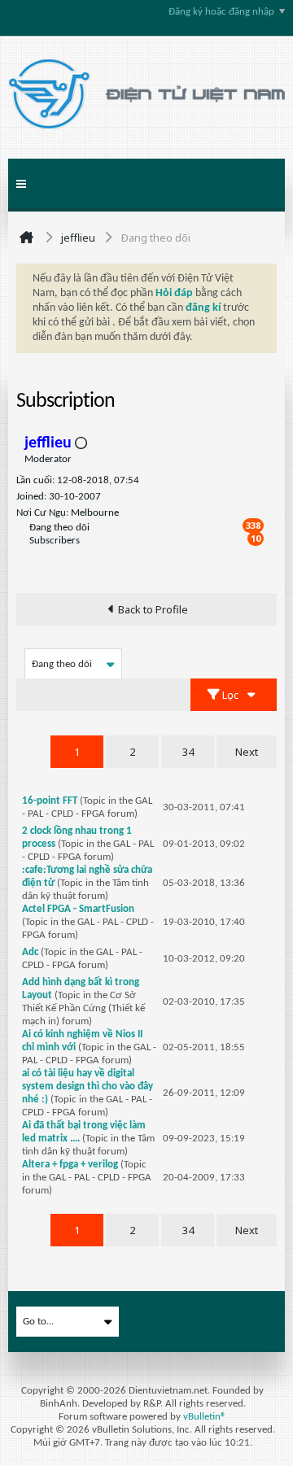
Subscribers (54, 540)
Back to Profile (153, 609)
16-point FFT (49, 801)
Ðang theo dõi (59, 527)
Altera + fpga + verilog (70, 1164)
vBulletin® (204, 1416)
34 (188, 751)
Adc (30, 952)
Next (246, 751)
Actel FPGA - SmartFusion (78, 909)
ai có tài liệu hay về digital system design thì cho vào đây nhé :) (87, 1086)
